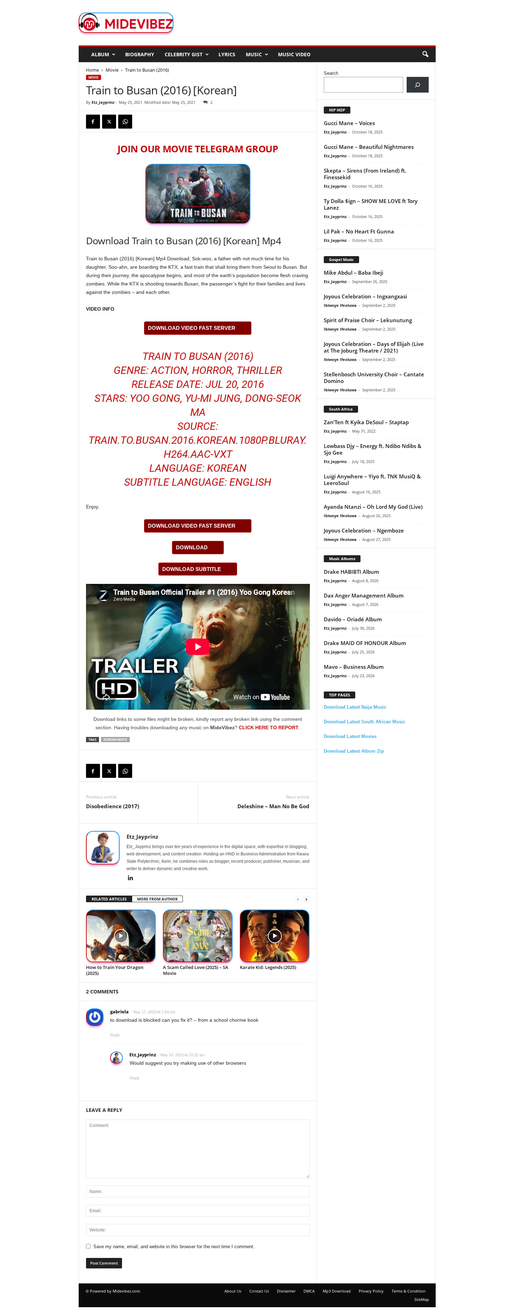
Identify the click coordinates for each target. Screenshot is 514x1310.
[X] (109, 122)
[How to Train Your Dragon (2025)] (121, 936)
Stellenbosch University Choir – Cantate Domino (374, 377)
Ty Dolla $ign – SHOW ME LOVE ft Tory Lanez (370, 204)
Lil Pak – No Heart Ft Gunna (359, 231)
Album (100, 54)
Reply (115, 1035)
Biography (139, 54)
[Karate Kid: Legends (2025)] (275, 936)
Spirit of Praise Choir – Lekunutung (368, 320)
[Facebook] (93, 122)
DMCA (309, 1291)
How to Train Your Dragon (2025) (114, 970)
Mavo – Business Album (354, 666)
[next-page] (306, 899)
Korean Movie (115, 739)
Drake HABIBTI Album (351, 571)
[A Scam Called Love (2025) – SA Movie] (198, 936)
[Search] (418, 85)
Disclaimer (286, 1291)
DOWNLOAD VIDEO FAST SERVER (191, 328)
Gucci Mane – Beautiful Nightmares (369, 146)
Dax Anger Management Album (364, 595)
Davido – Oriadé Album (353, 619)
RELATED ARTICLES (109, 899)
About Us (232, 1291)
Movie (112, 70)
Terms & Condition (409, 1291)
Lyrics (227, 54)
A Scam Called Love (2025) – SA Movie (195, 970)
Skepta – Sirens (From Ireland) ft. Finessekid (365, 174)
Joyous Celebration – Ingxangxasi (365, 296)
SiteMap (421, 1299)
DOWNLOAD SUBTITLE (191, 569)
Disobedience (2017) (112, 806)
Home (92, 70)
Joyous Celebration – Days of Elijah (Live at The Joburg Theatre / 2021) (374, 347)
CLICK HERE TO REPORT (269, 727)
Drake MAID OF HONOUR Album (365, 642)
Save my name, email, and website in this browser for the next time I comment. (174, 1246)
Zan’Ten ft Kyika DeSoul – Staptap (366, 422)
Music (254, 54)
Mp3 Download (337, 1291)
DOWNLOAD (192, 547)
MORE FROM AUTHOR (157, 899)
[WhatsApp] (125, 122)
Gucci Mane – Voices (349, 123)
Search (331, 73)
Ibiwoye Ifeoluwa (340, 305)
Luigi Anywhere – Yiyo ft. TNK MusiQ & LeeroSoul (372, 479)
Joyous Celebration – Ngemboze (364, 530)
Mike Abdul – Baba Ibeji (353, 272)
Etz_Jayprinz (103, 102)
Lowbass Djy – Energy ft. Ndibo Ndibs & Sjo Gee (372, 449)
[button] (425, 54)
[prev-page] (297, 899)
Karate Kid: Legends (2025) (268, 967)
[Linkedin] (131, 878)
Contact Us (259, 1291)
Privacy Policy (371, 1291)
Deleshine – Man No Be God (273, 806)
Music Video (294, 54)
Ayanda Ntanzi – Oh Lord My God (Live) (373, 506)
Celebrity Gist (183, 54)
